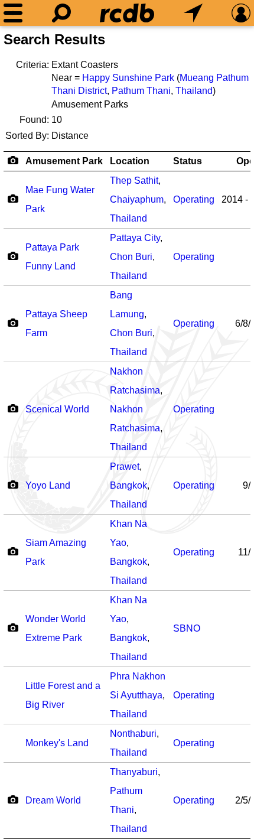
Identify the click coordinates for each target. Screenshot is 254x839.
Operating (193, 199)
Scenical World (57, 409)
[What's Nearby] (193, 13)
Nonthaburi (133, 734)
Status (187, 161)
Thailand (194, 91)
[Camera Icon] (12, 198)
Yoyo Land (47, 485)
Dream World (53, 800)
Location (129, 161)
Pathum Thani (141, 91)
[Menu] (13, 13)
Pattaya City (135, 238)
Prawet (124, 466)
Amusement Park (64, 161)
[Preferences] (241, 13)
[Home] (127, 13)
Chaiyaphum (137, 199)
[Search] (61, 13)
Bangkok (128, 485)
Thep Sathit (134, 180)
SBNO (186, 628)
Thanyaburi (134, 772)
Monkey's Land (57, 743)
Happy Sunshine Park (128, 78)
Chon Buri (131, 257)
